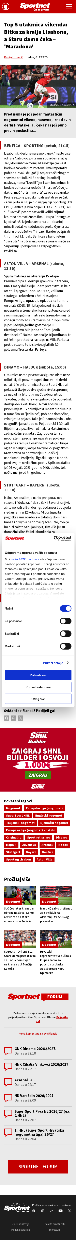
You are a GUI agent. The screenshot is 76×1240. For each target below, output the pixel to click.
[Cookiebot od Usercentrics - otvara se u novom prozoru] (54, 538)
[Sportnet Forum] (38, 997)
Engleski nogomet (48, 815)
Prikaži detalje (53, 662)
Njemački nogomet (54, 823)
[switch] (65, 621)
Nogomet (13, 808)
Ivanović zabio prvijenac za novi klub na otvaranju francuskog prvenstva (56, 915)
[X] (20, 718)
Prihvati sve (38, 675)
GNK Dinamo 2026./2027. (35, 1049)
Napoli (63, 845)
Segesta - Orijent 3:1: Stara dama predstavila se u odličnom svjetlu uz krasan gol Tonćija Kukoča (20, 960)
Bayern (31, 852)
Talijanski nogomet (20, 823)
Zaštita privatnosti (55, 1224)
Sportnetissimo (38, 837)
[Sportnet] (35, 7)
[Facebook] (6, 718)
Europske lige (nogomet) (44, 808)
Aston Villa (44, 859)
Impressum (55, 1230)
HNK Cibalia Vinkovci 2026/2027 (42, 1064)
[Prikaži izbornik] (69, 7)
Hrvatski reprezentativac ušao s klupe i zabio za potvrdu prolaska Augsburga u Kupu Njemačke (55, 962)
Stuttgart (13, 852)
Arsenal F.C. (25, 1080)
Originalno (13, 837)
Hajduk (11, 845)
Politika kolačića (20, 1230)
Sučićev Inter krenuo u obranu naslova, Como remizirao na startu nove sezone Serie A (19, 915)
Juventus (29, 845)
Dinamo (61, 837)
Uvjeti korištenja (20, 1224)
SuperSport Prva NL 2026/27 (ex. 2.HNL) (43, 1113)
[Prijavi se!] (5, 7)
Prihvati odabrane (38, 687)
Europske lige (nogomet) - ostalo (30, 830)
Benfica (47, 852)
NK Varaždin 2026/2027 (34, 1096)
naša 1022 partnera (25, 559)
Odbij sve (38, 699)
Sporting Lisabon (18, 859)
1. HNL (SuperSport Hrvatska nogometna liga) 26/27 (39, 1132)
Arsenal (47, 845)
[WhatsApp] (13, 718)
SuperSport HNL (18, 815)
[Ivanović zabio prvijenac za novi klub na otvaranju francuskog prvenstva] (56, 895)
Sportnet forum (38, 1166)
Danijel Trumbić (13, 57)
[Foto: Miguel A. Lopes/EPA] (38, 86)
